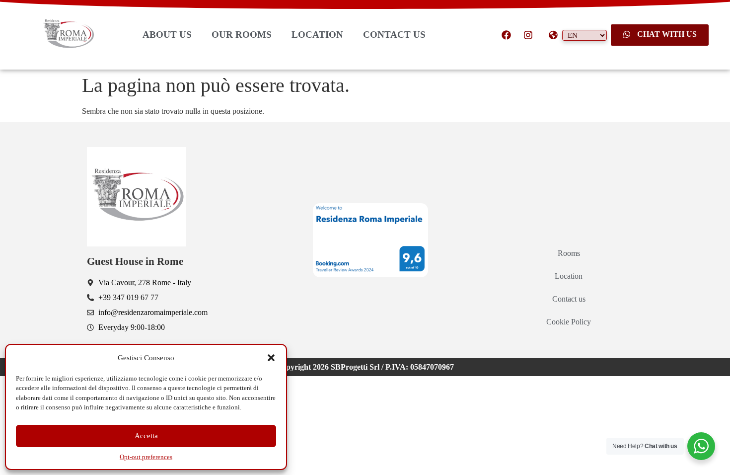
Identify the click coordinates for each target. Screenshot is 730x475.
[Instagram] (527, 34)
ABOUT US (167, 34)
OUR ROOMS (242, 34)
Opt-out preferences (146, 457)
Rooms (569, 253)
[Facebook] (506, 34)
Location (569, 276)
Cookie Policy (568, 321)
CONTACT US (394, 34)
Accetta (146, 436)
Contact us (568, 299)
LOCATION (317, 34)
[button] (271, 358)
